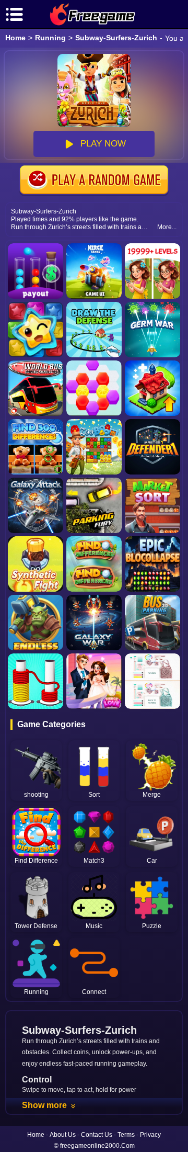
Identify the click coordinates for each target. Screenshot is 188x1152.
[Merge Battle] (35, 564)
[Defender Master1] (152, 447)
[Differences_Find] (152, 681)
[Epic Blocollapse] (152, 564)
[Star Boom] (35, 329)
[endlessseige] (35, 622)
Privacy (150, 1134)
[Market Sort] (152, 505)
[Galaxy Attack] (35, 505)
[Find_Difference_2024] (152, 271)
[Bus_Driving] (35, 388)
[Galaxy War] (94, 622)
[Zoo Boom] (94, 447)
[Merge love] (94, 681)
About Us (63, 1134)
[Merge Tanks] (94, 271)
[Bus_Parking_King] (152, 622)
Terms (126, 1134)
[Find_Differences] (94, 564)
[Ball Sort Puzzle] (35, 271)
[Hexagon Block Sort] (94, 388)
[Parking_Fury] (94, 505)
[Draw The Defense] (94, 329)
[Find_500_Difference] (35, 447)
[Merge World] (152, 388)
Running (50, 37)
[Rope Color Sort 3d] (35, 681)
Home (15, 37)
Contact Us (96, 1134)
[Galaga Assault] (152, 329)
